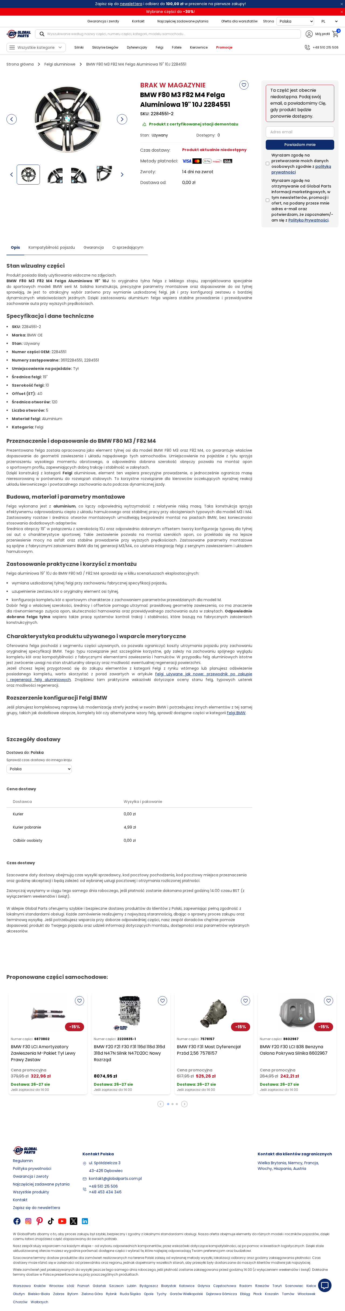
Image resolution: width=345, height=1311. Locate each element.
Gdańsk (99, 1285)
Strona (268, 21)
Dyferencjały (137, 47)
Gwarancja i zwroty (103, 21)
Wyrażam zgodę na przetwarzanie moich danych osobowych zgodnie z (301, 163)
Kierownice (199, 47)
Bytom (72, 1294)
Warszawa (22, 1285)
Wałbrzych (39, 1302)
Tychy (162, 1294)
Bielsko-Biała (39, 1294)
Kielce (311, 1285)
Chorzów (20, 1302)
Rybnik (111, 1294)
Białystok (168, 1285)
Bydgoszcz (149, 1285)
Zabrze (58, 1294)
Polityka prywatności (32, 1168)
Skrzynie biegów (105, 47)
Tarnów (288, 1294)
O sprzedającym (127, 247)
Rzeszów (262, 1285)
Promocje (224, 47)
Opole (148, 1294)
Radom (245, 1285)
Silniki (79, 47)
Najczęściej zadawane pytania (182, 21)
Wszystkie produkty (31, 1192)
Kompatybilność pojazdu (52, 247)
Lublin (131, 1285)
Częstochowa (224, 1285)
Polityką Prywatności (308, 220)
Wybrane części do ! (170, 11)
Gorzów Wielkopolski (186, 1294)
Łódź (70, 1285)
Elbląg (245, 1294)
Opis (15, 247)
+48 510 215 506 (103, 1186)
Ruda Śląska (130, 1294)
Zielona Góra (92, 1294)
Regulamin (23, 1160)
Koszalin (272, 1294)
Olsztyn (19, 1294)
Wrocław (56, 1285)
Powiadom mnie (300, 144)
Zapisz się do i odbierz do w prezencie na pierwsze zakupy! (170, 3)
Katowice (186, 1285)
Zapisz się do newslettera (36, 1207)
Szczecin (116, 1285)
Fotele (176, 47)
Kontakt (138, 21)
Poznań (83, 1285)
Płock (257, 1294)
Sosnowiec (294, 1285)
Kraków (40, 1285)
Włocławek (306, 1294)
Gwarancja (94, 247)
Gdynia (204, 1285)
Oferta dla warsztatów (239, 21)
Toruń (277, 1285)
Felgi (159, 47)
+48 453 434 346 (105, 1192)
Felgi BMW (236, 713)
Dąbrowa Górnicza (221, 1294)
